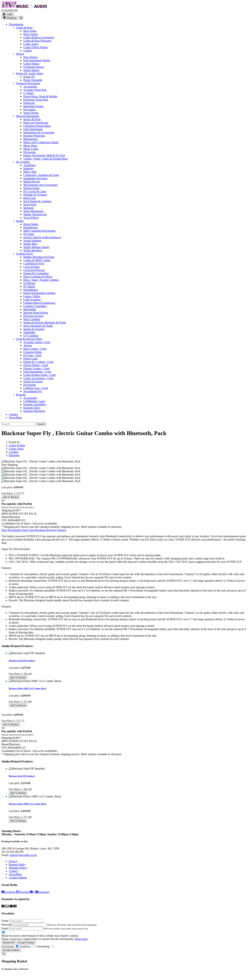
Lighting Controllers (35, 306)
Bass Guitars (30, 34)
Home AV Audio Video (29, 73)
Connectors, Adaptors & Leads (41, 175)
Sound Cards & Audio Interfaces (42, 237)
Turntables (29, 332)
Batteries (28, 168)
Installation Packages (35, 178)
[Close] (3, 954)
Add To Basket (11, 497)
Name (4, 920)
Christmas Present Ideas (37, 125)
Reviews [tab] (51, 530)
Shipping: (7, 510)
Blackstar (14, 455)
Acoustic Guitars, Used (36, 342)
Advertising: (43, 946)
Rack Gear (29, 198)
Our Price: (7, 493)
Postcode (6, 924)
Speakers (28, 207)
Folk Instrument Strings (36, 60)
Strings (20, 53)
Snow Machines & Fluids (38, 325)
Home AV (29, 76)
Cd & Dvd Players (34, 270)
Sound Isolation (32, 240)
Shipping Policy (18, 867)
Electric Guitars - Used (36, 368)
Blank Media (30, 224)
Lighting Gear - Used (35, 388)
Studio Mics (30, 243)
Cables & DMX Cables (36, 260)
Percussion (29, 109)
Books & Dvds (32, 119)
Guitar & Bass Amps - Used (39, 374)
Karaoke (21, 394)
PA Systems (23, 161)
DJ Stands (29, 286)
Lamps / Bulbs (31, 296)
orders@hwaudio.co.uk (23, 855)
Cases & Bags (31, 266)
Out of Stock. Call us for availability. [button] (36, 523)
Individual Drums (33, 106)
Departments (16, 24)
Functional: (7, 946)
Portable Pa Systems (35, 194)
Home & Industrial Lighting (39, 293)
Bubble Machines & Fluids (38, 257)
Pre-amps (28, 234)
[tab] (11, 530)
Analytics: (25, 946)
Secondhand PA (32, 391)
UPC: (4, 520)
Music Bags (30, 145)
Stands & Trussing (33, 329)
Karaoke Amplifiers (34, 404)
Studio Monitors (32, 250)
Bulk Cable (29, 171)
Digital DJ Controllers (36, 273)
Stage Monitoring (33, 211)
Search (41, 424)
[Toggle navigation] (21, 18)
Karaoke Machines (34, 411)
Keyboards (29, 384)
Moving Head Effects (35, 312)
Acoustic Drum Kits (34, 89)
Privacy (13, 861)
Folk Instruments (33, 129)
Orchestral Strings (33, 66)
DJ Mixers (29, 283)
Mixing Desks (31, 188)
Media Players (31, 181)
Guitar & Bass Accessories (38, 37)
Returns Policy (17, 864)
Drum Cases (30, 358)
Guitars (27, 50)
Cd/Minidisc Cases (34, 401)
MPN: (5, 513)
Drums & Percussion (28, 83)
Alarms (27, 345)
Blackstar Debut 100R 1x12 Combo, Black (27, 688)
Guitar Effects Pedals (35, 47)
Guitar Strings (31, 63)
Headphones (30, 227)
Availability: (8, 523)
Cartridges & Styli (33, 263)
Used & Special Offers (29, 338)
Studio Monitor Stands (36, 247)
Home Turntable (32, 80)
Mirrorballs (29, 309)
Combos (13, 452)
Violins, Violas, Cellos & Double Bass (45, 158)
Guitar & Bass (24, 27)
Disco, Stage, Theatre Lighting (41, 279)
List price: (7, 487)
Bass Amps (29, 30)
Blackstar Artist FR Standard (22, 660)
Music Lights (30, 148)
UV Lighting (30, 335)
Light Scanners (32, 299)
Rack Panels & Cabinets (37, 201)
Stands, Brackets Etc (35, 214)
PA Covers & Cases (34, 191)
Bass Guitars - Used (34, 348)
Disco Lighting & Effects (37, 276)
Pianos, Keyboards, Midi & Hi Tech (44, 155)
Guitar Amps (30, 44)
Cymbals (28, 93)
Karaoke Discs (31, 407)
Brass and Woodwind (35, 122)
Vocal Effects (31, 217)
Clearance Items (32, 352)
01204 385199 (15, 851)
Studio (20, 220)
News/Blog (15, 417)
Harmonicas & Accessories (38, 132)
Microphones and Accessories (40, 184)
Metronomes (30, 139)
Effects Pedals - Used (35, 365)
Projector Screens (33, 316)
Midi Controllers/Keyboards (39, 230)
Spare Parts (29, 204)
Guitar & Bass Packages (37, 40)
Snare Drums (30, 112)
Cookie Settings (18, 877)
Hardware (29, 102)
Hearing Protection (34, 135)
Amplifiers (29, 165)
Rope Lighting (31, 319)
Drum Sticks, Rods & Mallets (40, 96)
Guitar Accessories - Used (38, 378)
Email (4, 928)
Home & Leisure (33, 381)
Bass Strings (30, 57)
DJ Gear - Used (32, 355)
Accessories (30, 86)
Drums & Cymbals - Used (38, 361)
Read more (81, 938)
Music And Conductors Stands (41, 142)
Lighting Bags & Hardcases (39, 302)
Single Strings (31, 70)
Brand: (5, 516)
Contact (13, 414)
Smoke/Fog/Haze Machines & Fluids (44, 322)
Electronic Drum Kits (35, 99)
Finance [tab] (61, 530)
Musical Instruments (27, 116)
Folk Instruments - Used (37, 371)
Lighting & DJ (24, 253)
